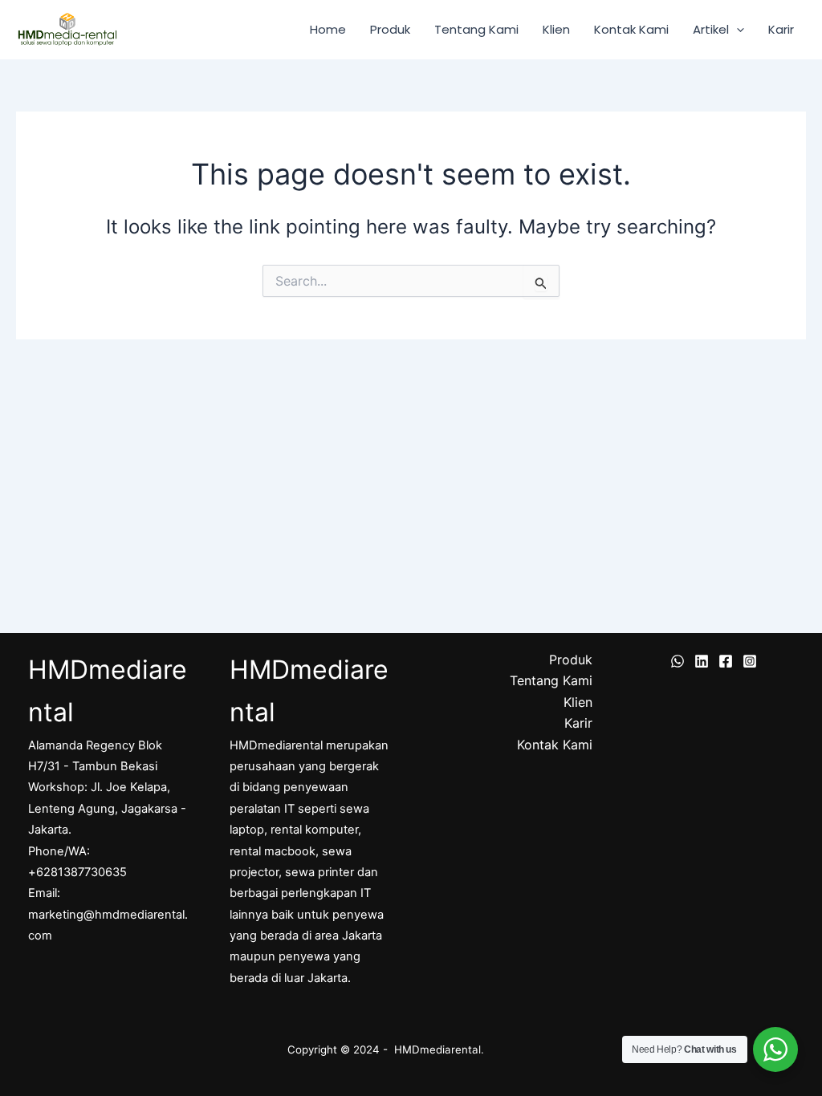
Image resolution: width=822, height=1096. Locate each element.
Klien (556, 29)
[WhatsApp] (677, 661)
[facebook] (725, 661)
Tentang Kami (476, 29)
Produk (390, 29)
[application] (736, 30)
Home (328, 29)
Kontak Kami (631, 29)
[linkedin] (701, 661)
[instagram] (750, 661)
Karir (781, 29)
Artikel (711, 29)
